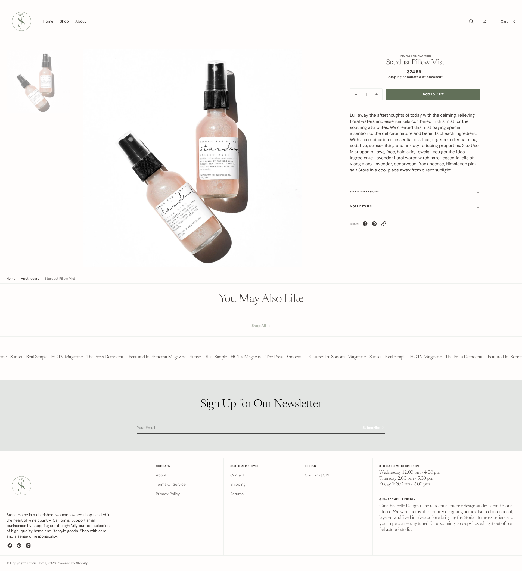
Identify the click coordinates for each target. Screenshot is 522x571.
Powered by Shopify (72, 563)
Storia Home (36, 563)
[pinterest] (374, 225)
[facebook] (365, 225)
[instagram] (28, 545)
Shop (64, 21)
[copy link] (383, 225)
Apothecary (30, 278)
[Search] (470, 21)
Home (11, 278)
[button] (485, 21)
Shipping (394, 77)
